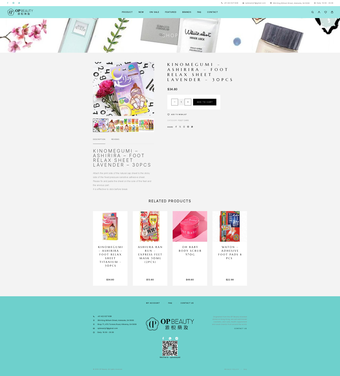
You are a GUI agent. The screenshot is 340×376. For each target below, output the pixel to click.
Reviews (115, 139)
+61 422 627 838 (231, 3)
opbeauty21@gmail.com (255, 3)
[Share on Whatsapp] (192, 127)
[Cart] (332, 12)
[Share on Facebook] (176, 127)
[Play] (100, 125)
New (141, 12)
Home (137, 46)
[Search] (312, 12)
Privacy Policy (231, 369)
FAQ (199, 12)
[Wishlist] (325, 12)
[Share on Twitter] (180, 127)
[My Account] (319, 12)
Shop (145, 46)
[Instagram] (13, 3)
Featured (171, 12)
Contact (212, 12)
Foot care (183, 120)
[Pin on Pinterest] (188, 127)
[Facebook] (8, 3)
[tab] (99, 141)
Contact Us (187, 303)
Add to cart (205, 102)
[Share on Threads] (184, 127)
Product (127, 12)
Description (99, 139)
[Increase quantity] (188, 102)
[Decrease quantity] (174, 102)
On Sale (154, 12)
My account (153, 303)
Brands (186, 12)
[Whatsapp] (19, 3)
